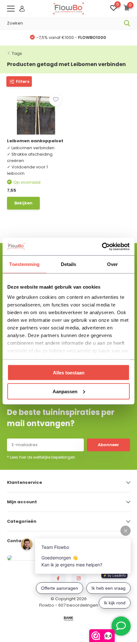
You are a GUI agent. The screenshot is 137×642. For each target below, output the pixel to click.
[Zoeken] (127, 23)
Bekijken (23, 203)
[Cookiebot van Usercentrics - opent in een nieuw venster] (102, 246)
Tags (17, 53)
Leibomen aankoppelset (35, 141)
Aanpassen (65, 391)
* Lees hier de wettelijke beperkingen (41, 457)
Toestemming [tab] (24, 264)
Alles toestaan (68, 372)
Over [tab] (112, 264)
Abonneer (108, 445)
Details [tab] (68, 264)
